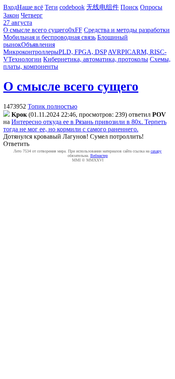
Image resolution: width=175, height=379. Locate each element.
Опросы (151, 7)
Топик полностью (52, 106)
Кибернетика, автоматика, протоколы (95, 59)
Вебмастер (99, 155)
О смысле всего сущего (35, 29)
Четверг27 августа (23, 19)
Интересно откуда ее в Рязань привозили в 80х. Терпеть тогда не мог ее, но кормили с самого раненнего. (84, 125)
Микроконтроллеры (31, 51)
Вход (10, 7)
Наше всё (30, 7)
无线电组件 (102, 7)
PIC (126, 51)
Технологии (25, 59)
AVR (114, 51)
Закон (11, 15)
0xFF (75, 29)
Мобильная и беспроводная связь (49, 37)
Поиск (129, 7)
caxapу (156, 151)
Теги (51, 7)
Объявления (38, 44)
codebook (72, 7)
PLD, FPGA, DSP (83, 51)
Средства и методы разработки (127, 29)
